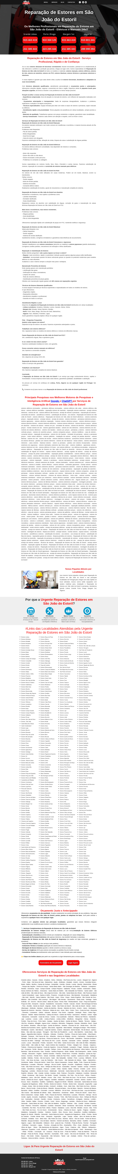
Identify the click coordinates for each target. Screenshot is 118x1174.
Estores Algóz (63, 795)
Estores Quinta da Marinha (67, 663)
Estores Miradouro (45, 684)
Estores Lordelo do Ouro (85, 877)
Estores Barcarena (65, 693)
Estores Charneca (26, 817)
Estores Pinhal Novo (46, 797)
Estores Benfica (25, 656)
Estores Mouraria (25, 732)
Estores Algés (63, 691)
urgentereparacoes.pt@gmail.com (84, 1159)
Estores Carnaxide (65, 695)
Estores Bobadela (83, 765)
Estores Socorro (25, 758)
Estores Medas (45, 882)
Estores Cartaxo (45, 895)
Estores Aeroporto (26, 643)
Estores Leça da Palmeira (66, 864)
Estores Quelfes (64, 853)
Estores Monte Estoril (65, 637)
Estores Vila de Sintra (46, 786)
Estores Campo (25, 888)
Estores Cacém (64, 769)
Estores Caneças (83, 728)
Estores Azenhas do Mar (85, 676)
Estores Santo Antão (84, 767)
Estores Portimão (64, 778)
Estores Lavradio (25, 840)
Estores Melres (45, 879)
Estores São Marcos (65, 771)
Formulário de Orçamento (50, 963)
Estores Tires (63, 678)
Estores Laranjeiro (26, 827)
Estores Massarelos (84, 879)
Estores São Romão (26, 793)
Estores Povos (25, 791)
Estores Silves (63, 819)
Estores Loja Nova (26, 786)
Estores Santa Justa (46, 678)
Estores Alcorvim (45, 717)
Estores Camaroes (84, 864)
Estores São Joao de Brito (28, 680)
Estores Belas (82, 643)
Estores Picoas (25, 717)
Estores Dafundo (64, 704)
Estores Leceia (64, 715)
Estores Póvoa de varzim (85, 843)
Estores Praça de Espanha (28, 773)
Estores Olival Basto (84, 723)
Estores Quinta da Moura (66, 739)
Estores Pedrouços (26, 877)
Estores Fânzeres (45, 860)
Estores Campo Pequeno (28, 713)
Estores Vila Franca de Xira (86, 773)
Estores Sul (82, 871)
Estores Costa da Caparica (28, 823)
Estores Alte (63, 801)
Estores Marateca (45, 801)
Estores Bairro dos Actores (48, 671)
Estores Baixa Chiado (46, 674)
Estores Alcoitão (45, 715)
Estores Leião (63, 717)
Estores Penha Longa (65, 654)
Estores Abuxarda (45, 706)
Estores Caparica (25, 814)
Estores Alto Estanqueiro (47, 782)
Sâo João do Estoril (65, 667)
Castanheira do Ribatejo (27, 780)
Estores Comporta (26, 834)
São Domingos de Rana (47, 775)
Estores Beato (25, 652)
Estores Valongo (83, 858)
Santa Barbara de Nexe (66, 810)
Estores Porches (83, 786)
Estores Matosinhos (84, 856)
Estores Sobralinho (26, 795)
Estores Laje (63, 710)
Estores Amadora (83, 678)
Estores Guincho (45, 758)
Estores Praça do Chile (27, 775)
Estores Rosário (25, 858)
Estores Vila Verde (84, 817)
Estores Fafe (82, 808)
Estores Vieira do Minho (85, 840)
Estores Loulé (63, 851)
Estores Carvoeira (26, 765)
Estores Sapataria (45, 851)
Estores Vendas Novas (47, 784)
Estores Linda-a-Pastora (66, 719)
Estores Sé (24, 756)
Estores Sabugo (83, 888)
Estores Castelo (45, 814)
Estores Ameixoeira (26, 669)
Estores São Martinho (84, 654)
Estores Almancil (64, 808)
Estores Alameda (45, 641)
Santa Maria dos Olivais (27, 723)
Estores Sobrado (25, 890)
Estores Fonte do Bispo (66, 856)
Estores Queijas (64, 734)
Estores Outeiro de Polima (67, 643)
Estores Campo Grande (27, 710)
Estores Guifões (64, 862)
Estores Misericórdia (26, 691)
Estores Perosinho (65, 905)
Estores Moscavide (84, 752)
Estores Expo (24, 771)
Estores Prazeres (26, 676)
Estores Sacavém (84, 756)
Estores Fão (82, 812)
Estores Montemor (84, 656)
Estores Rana (63, 665)
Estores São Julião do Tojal (86, 769)
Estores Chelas (45, 697)
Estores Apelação (83, 743)
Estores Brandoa (83, 697)
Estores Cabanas (64, 793)
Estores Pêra (82, 780)
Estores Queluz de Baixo (66, 736)
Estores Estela (83, 819)
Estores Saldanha (26, 715)
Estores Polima (64, 656)
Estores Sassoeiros (65, 674)
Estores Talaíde (64, 676)
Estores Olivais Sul (46, 645)
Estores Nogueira (26, 873)
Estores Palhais (25, 843)
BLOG (62, 2)
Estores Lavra (63, 869)
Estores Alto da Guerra (46, 827)
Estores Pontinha (83, 717)
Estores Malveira (83, 674)
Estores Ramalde (83, 884)
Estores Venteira (83, 702)
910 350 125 (49, 40)
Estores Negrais (83, 754)
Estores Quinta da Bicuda (66, 661)
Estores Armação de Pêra (66, 836)
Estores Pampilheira (65, 648)
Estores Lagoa (63, 840)
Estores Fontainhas (46, 756)
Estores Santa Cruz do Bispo (67, 873)
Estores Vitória (44, 877)
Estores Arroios (25, 648)
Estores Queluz (83, 641)
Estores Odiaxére (45, 856)
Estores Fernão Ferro (46, 808)
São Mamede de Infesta (66, 875)
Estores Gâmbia (45, 823)
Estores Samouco (45, 843)
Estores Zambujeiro (65, 687)
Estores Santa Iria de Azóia (86, 760)
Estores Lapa (24, 728)
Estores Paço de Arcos (66, 730)
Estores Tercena (64, 743)
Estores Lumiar (25, 667)
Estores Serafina (45, 693)
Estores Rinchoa (83, 667)
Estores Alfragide (83, 680)
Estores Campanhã (65, 886)
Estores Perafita (64, 866)
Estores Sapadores (46, 650)
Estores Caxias (64, 700)
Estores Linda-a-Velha (65, 721)
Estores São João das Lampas (87, 645)
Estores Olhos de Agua (66, 812)
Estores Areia (44, 726)
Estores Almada (45, 847)
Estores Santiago (25, 752)
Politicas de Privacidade (59, 1171)
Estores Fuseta (83, 795)
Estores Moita (44, 778)
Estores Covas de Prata (66, 823)
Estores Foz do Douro (65, 879)
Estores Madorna (45, 767)
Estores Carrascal (45, 745)
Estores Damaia (83, 689)
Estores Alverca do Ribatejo (28, 778)
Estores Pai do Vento (65, 645)
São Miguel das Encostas (66, 669)
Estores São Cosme (46, 869)
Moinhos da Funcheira (85, 710)
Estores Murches (64, 639)
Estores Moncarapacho (66, 791)
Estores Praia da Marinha (85, 791)
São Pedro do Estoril (65, 671)
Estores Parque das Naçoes (28, 693)
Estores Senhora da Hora (66, 877)
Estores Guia (82, 782)
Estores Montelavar (65, 765)
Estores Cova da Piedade (28, 825)
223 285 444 (49, 49)
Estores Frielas (83, 747)
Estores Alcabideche (46, 713)
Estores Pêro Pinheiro (65, 767)
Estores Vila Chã (83, 708)
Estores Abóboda (45, 749)
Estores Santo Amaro (46, 691)
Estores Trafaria (25, 819)
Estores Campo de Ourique (28, 658)
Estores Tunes (63, 797)
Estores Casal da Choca (66, 697)
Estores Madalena (26, 678)
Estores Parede (64, 650)
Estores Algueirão (64, 758)
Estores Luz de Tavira (65, 825)
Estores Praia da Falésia (85, 778)
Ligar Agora (73, 963)
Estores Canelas (25, 899)
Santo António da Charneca (28, 847)
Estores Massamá (65, 775)
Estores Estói (82, 788)
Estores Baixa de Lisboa (27, 762)
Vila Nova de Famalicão (85, 810)
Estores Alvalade (25, 641)
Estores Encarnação (84, 895)
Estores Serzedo (64, 903)
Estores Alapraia (45, 710)
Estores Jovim (44, 873)
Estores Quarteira (64, 830)
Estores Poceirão (45, 799)
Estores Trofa (82, 847)
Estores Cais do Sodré (46, 682)
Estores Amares (83, 838)
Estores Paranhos (84, 882)
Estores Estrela (25, 665)
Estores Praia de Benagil (66, 817)
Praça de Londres (45, 665)
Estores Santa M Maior (27, 697)
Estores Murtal (64, 641)
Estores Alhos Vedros (27, 849)
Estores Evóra (63, 780)
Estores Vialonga (25, 801)
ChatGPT (67, 401)
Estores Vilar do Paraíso (66, 871)
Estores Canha (44, 791)
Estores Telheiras (25, 702)
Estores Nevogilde (64, 882)
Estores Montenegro (65, 838)
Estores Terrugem (83, 648)
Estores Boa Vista (45, 695)
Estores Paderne (64, 799)
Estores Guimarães (84, 806)
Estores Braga (83, 801)
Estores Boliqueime (65, 804)
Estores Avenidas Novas (27, 650)
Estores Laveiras (64, 713)
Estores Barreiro (25, 808)
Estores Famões (83, 719)
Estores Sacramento (26, 747)
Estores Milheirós (25, 869)
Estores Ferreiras (64, 845)
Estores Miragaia (64, 895)
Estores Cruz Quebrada (66, 702)
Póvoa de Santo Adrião (85, 721)
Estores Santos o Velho (27, 674)
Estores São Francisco (47, 840)
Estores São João (26, 721)
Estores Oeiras (64, 689)
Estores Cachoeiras (26, 782)
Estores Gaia (82, 851)
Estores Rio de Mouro (85, 639)
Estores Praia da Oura (66, 832)
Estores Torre (63, 680)
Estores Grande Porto (85, 869)
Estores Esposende (84, 821)
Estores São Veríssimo (85, 823)
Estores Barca (63, 897)
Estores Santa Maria (84, 658)
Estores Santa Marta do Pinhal (49, 836)
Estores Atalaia (44, 780)
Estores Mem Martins (65, 760)
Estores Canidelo (25, 901)
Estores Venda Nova (84, 706)
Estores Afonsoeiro (45, 793)
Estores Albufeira (64, 843)
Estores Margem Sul (26, 804)
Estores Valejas (64, 747)
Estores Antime (83, 832)
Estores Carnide (25, 663)
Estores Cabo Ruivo (46, 702)
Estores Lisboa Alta (26, 767)
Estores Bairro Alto (45, 663)
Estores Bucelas (83, 736)
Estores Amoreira (25, 741)
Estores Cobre (44, 747)
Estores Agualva (64, 754)
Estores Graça (25, 745)
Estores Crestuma (26, 903)
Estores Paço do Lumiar (27, 734)
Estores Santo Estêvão (27, 754)
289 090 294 (88, 49)
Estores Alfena (25, 897)
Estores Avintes (25, 895)
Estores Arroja (83, 732)
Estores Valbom (45, 871)
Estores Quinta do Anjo (47, 804)
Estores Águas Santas (27, 864)
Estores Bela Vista (26, 687)
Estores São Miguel (84, 661)
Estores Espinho (25, 862)
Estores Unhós (83, 741)
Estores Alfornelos (84, 684)
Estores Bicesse (45, 732)
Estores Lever (82, 901)
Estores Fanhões (83, 745)
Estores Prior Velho (84, 758)
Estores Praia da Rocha (66, 782)
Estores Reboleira (83, 691)
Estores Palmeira (83, 836)
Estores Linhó (44, 762)
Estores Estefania (45, 652)
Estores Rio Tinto (45, 884)
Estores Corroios (25, 838)
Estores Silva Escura (26, 875)
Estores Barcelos (83, 804)
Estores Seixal (25, 806)
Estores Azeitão (45, 821)
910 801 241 (88, 40)
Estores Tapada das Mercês (86, 665)
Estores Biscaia (45, 736)
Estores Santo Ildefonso (66, 890)
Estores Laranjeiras (26, 704)
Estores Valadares (45, 892)
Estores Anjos (25, 708)
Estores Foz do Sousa (46, 862)
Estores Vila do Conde (85, 845)
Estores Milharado (84, 875)
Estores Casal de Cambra (86, 695)
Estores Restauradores (47, 654)
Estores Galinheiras (26, 684)
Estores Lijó (82, 827)
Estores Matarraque (46, 771)
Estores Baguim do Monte (28, 884)
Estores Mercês (25, 730)
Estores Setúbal (25, 812)
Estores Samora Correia (85, 890)
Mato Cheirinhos (45, 773)
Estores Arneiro (45, 728)
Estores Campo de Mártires (48, 669)
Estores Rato (24, 769)
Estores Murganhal (65, 726)
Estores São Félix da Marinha (48, 905)
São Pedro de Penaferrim (85, 650)
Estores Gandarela (65, 708)
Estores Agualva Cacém (85, 663)
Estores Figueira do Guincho (48, 754)
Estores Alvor (44, 858)
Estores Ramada (83, 726)
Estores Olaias (25, 671)
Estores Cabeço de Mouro (47, 739)
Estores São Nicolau (65, 899)
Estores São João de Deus (28, 719)
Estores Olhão (83, 793)
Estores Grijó (44, 888)
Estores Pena (24, 743)
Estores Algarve (45, 849)
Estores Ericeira (83, 669)
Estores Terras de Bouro (85, 814)
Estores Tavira (83, 799)
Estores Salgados (83, 797)
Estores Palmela (45, 795)
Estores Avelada (83, 830)
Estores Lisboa (25, 637)
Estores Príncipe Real (46, 643)
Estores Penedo (64, 652)
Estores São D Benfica (27, 700)
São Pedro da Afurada (46, 903)
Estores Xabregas (45, 661)
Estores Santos (45, 680)
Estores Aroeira (45, 834)
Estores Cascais (45, 704)
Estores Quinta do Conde (47, 817)
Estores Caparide (45, 741)
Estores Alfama (45, 639)
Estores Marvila (25, 689)
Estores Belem (25, 654)
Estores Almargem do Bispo (67, 762)
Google (55, 401)
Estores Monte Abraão (85, 637)
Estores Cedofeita (64, 888)
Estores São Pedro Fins (27, 879)
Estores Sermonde (45, 886)
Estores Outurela (64, 728)
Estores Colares (64, 773)
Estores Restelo (25, 706)
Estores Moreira (25, 871)
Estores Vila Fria (64, 745)
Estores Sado (44, 830)
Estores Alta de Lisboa (27, 760)
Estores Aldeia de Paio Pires (48, 812)
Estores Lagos (44, 853)
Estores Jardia (44, 788)
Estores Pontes (45, 825)
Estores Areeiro (25, 645)
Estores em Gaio (25, 856)
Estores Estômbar (64, 786)
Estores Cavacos (64, 849)
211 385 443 (30, 49)
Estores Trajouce (64, 682)
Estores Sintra (63, 752)
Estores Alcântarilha (65, 806)
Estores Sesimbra (64, 892)
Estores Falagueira (84, 687)
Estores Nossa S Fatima (27, 682)
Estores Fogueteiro (45, 845)
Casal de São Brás (84, 713)
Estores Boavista (25, 739)
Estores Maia (82, 853)
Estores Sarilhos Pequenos (28, 860)
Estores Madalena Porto (47, 819)
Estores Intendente (45, 689)
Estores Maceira (83, 862)
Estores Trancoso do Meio (28, 799)
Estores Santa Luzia (65, 858)
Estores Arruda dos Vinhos (86, 873)
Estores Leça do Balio (65, 860)
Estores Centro (83, 905)
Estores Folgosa (25, 866)
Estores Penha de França (28, 695)
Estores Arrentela (45, 810)
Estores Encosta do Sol (85, 704)
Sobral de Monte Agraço (85, 897)
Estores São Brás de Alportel (67, 814)
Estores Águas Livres (84, 682)
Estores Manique (45, 769)
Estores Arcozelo (25, 892)
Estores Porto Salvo (65, 732)
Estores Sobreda (25, 832)
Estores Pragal (25, 830)
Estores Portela (45, 687)
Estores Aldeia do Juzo (47, 719)
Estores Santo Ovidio (46, 866)
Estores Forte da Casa (27, 784)
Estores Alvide (44, 721)
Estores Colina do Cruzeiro (86, 730)
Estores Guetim (64, 901)
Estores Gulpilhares (46, 890)
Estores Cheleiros (64, 741)
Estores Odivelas (83, 715)
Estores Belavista (64, 658)
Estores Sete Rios (45, 658)
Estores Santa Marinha (27, 905)
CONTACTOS (71, 2)
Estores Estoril (44, 752)
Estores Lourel (83, 652)
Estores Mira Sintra (65, 756)
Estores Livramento (46, 765)
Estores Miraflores (64, 723)
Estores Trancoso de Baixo (28, 797)
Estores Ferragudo (65, 784)
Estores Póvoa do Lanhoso (86, 834)
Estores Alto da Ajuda (26, 736)
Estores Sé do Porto (65, 821)
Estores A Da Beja (84, 866)
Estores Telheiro (64, 827)
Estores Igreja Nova (26, 749)
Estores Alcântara (26, 639)
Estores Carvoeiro (64, 788)
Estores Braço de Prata (47, 637)
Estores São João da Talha (86, 762)
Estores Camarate (84, 739)
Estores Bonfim (64, 884)
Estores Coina (25, 845)
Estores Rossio (45, 676)
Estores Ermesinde (26, 886)
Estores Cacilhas (45, 838)
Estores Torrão (25, 836)
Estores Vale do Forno (85, 892)
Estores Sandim (83, 899)
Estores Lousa (83, 749)
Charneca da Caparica (27, 821)
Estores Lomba (45, 875)
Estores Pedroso (45, 901)
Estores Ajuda (44, 700)
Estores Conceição (65, 834)
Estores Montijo (25, 810)
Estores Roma (44, 656)
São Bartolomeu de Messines (87, 784)
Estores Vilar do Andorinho (86, 903)
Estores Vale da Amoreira (28, 853)
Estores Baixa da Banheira (28, 851)
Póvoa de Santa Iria (26, 788)
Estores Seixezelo (84, 886)
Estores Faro (63, 847)
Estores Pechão (83, 775)
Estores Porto (82, 849)
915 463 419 (30, 40)
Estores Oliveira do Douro (47, 899)
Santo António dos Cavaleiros (86, 771)
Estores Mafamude (46, 897)
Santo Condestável (26, 726)
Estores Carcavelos (46, 743)
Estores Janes (44, 760)
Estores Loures (83, 734)
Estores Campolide (26, 661)
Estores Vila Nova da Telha (28, 882)
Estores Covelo (45, 864)
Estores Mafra (83, 671)
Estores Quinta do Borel (85, 693)
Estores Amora (44, 806)
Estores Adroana (45, 708)
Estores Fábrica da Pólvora (67, 706)
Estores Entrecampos (46, 667)
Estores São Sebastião (47, 832)
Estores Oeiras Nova (65, 749)
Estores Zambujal (64, 684)
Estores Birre (44, 734)
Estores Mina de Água (85, 700)
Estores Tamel (83, 825)
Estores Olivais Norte (46, 648)
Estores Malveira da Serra (47, 730)
